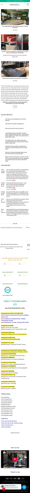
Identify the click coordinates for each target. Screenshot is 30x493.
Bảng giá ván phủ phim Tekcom (8, 406)
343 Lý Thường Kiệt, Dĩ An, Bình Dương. (13, 355)
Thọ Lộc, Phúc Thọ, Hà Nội (9, 327)
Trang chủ (7, 481)
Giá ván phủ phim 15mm (6, 411)
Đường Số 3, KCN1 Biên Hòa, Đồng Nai (12, 359)
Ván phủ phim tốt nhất (6, 402)
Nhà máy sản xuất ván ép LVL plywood (14, 128)
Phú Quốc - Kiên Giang (10, 383)
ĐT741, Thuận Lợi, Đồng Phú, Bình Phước (13, 364)
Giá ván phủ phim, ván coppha (18, 481)
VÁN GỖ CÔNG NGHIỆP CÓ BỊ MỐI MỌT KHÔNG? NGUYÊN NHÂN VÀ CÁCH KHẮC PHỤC (16, 148)
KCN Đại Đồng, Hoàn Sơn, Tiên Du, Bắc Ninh (16, 334)
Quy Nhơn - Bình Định (10, 388)
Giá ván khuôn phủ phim (6, 401)
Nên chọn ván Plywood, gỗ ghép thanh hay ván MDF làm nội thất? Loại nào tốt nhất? (16, 153)
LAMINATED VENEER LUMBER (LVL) (14, 123)
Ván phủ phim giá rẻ (5, 404)
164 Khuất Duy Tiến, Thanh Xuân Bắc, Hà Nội (14, 329)
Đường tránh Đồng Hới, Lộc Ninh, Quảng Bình (14, 367)
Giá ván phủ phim (5, 397)
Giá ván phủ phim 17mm (6, 413)
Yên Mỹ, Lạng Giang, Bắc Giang (12, 339)
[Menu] (2, 4)
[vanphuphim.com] (15, 4)
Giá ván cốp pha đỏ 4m (6, 399)
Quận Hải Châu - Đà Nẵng (11, 373)
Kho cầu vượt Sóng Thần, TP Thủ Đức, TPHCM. (16, 352)
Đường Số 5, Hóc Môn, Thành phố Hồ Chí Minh (15, 322)
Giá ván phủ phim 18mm (6, 415)
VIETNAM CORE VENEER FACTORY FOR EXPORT (15, 119)
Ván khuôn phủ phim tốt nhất (8, 408)
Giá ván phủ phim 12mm (6, 410)
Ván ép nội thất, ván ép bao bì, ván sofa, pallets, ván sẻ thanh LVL (15, 482)
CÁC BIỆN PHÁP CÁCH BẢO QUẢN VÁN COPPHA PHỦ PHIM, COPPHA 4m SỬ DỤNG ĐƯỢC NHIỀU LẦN (16, 142)
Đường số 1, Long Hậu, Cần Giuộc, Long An (13, 344)
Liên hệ (23, 484)
